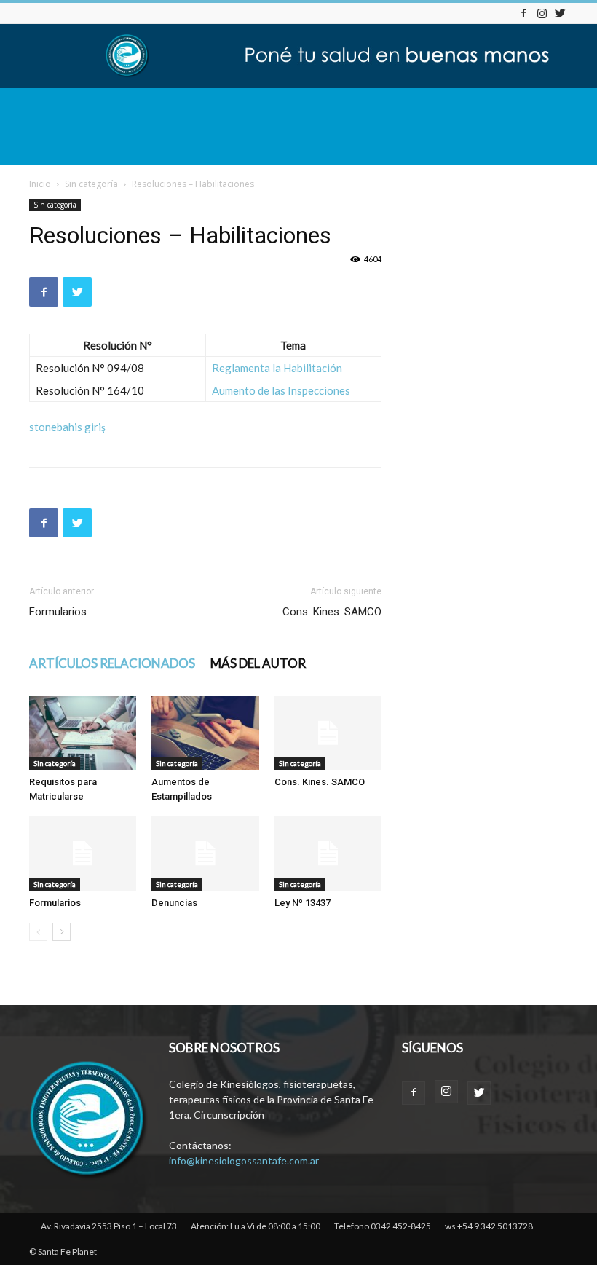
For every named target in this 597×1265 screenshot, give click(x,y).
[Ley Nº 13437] (327, 853)
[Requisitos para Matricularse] (82, 733)
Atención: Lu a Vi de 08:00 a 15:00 (255, 1226)
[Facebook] (523, 13)
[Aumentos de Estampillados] (204, 733)
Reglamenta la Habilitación (277, 367)
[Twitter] (560, 13)
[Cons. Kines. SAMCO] (327, 733)
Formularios (58, 611)
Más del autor (258, 663)
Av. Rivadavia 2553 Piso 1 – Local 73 (109, 1226)
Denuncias (174, 902)
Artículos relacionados (112, 663)
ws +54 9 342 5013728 (489, 1226)
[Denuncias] (204, 853)
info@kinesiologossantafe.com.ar (244, 1160)
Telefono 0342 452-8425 (382, 1226)
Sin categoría (91, 184)
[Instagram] (542, 13)
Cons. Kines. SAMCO (331, 611)
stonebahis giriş (67, 426)
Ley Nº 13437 (302, 902)
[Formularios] (82, 853)
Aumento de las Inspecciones (281, 390)
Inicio (40, 184)
